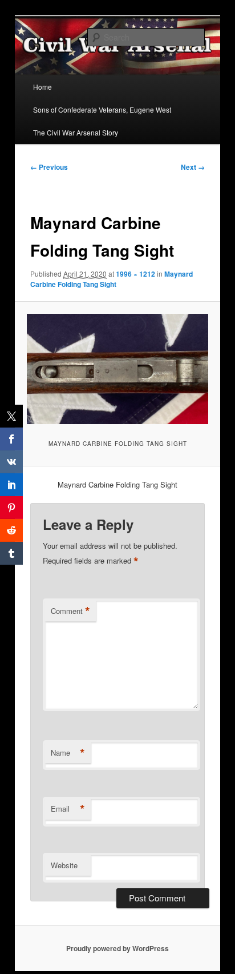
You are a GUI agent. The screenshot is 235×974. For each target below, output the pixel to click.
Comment (70, 611)
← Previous (49, 167)
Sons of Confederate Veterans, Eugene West (102, 109)
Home (42, 86)
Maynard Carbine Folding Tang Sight (111, 279)
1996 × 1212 (135, 274)
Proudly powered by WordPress (117, 948)
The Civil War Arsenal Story (75, 132)
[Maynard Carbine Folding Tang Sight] (117, 369)
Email (68, 809)
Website (64, 865)
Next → (193, 167)
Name (68, 753)
